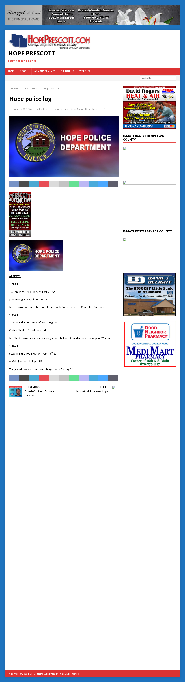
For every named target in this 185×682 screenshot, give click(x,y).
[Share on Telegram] (93, 184)
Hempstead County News (77, 109)
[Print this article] (64, 184)
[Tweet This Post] (24, 184)
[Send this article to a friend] (54, 184)
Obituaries (67, 71)
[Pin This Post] (44, 184)
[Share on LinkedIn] (34, 184)
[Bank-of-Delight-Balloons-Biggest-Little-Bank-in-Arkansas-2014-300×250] (149, 314)
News (23, 71)
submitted (42, 109)
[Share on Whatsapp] (74, 184)
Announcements (44, 71)
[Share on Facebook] (14, 184)
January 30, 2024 (22, 109)
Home (10, 71)
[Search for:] (158, 77)
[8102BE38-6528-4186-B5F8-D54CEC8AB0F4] (20, 234)
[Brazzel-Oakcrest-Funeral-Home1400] (92, 23)
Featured (58, 109)
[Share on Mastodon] (84, 184)
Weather (84, 71)
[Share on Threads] (113, 184)
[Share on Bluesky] (103, 184)
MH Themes (72, 673)
